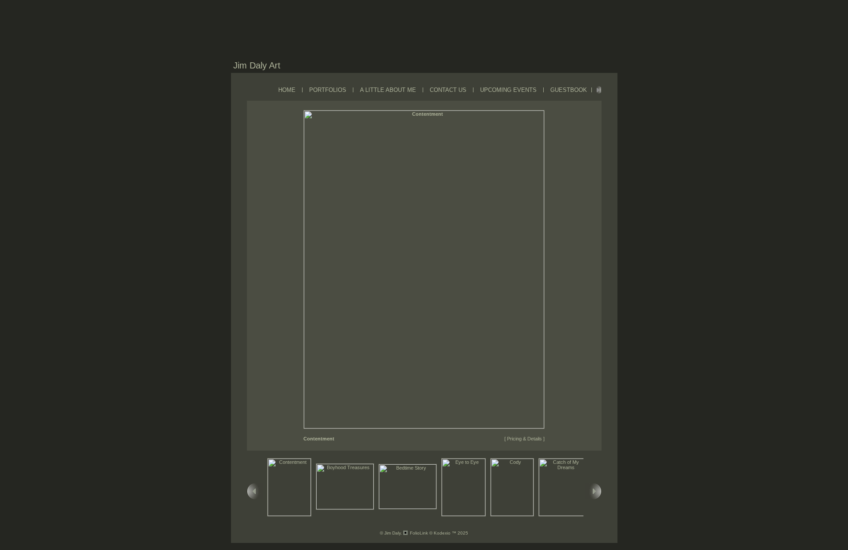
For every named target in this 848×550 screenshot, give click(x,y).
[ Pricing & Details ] (524, 438)
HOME (286, 90)
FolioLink (419, 533)
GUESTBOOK (568, 90)
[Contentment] (424, 426)
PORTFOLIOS (327, 90)
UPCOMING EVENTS (508, 90)
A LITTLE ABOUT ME (388, 90)
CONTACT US (448, 90)
